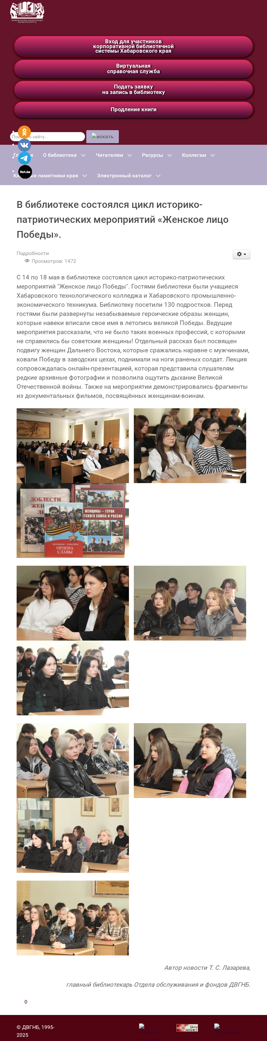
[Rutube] (25, 171)
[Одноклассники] (24, 131)
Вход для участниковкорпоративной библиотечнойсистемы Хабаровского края (133, 46)
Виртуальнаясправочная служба (133, 68)
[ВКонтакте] (24, 145)
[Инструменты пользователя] (242, 254)
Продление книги (134, 109)
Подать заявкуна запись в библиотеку (133, 89)
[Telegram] (24, 158)
